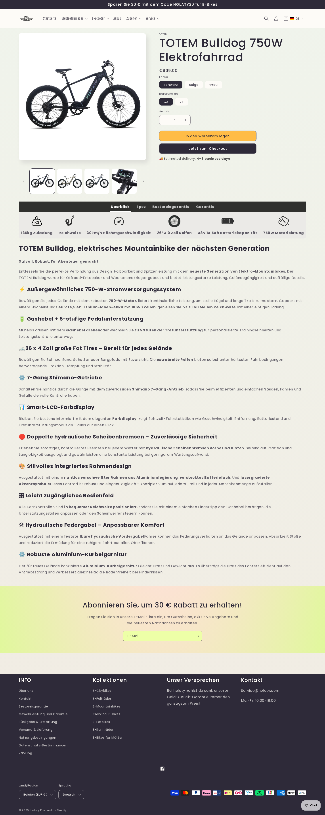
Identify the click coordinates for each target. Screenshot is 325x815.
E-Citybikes (102, 690)
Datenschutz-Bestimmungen (43, 745)
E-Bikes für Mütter (108, 737)
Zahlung (25, 753)
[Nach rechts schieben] (143, 181)
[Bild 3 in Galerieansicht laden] (97, 181)
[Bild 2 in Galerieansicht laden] (69, 181)
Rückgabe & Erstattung (38, 722)
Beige (194, 85)
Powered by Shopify (53, 810)
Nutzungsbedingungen (37, 737)
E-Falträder (102, 698)
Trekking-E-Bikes (106, 714)
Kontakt (25, 698)
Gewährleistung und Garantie (43, 714)
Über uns (26, 690)
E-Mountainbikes (106, 706)
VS (182, 102)
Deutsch (69, 794)
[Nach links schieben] (24, 181)
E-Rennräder (103, 729)
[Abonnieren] (197, 636)
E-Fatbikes (101, 722)
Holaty (35, 810)
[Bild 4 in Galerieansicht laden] (124, 181)
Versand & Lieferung (35, 729)
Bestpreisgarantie (33, 706)
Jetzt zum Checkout (208, 148)
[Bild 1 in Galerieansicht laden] (42, 181)
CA (166, 102)
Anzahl (164, 111)
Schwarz (171, 85)
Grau (213, 85)
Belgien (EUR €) (35, 794)
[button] (74, 18)
